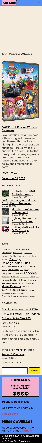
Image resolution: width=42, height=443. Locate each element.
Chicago (15, 259)
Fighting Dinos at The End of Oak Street (24, 219)
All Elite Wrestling (18, 253)
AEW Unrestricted (24, 250)
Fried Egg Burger (21, 441)
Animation (5, 256)
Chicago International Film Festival (13, 267)
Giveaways (15, 277)
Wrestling (33, 296)
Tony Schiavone (24, 296)
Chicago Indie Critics (16, 263)
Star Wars (20, 293)
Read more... (9, 172)
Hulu (37, 277)
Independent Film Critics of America (19, 280)
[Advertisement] (21, 29)
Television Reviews (10, 296)
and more (26, 430)
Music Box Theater (33, 287)
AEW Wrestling (7, 253)
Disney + (4, 270)
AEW (16, 250)
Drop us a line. (10, 414)
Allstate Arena (28, 253)
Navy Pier (5, 290)
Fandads (30, 273)
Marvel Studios (11, 283)
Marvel (3, 283)
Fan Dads (9, 3)
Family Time (19, 274)
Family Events (8, 273)
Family (26, 270)
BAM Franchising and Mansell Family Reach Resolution (19, 201)
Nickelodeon (22, 290)
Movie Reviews (11, 286)
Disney (32, 267)
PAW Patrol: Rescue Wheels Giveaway (19, 129)
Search (34, 370)
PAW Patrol (32, 290)
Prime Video (6, 293)
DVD (21, 270)
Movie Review (26, 283)
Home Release (24, 277)
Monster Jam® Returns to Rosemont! (25, 211)
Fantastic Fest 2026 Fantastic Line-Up (23, 192)
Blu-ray (12, 256)
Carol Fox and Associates (26, 256)
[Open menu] (39, 3)
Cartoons (5, 260)
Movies (24, 287)
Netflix (12, 290)
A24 (12, 250)
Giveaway (5, 277)
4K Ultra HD (6, 250)
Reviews (13, 293)
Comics (27, 267)
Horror (32, 277)
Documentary (13, 270)
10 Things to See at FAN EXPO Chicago (25, 228)
